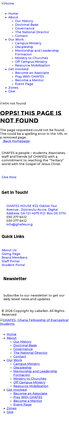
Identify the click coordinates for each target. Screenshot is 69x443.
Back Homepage (16, 141)
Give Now (9, 177)
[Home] (8, 3)
